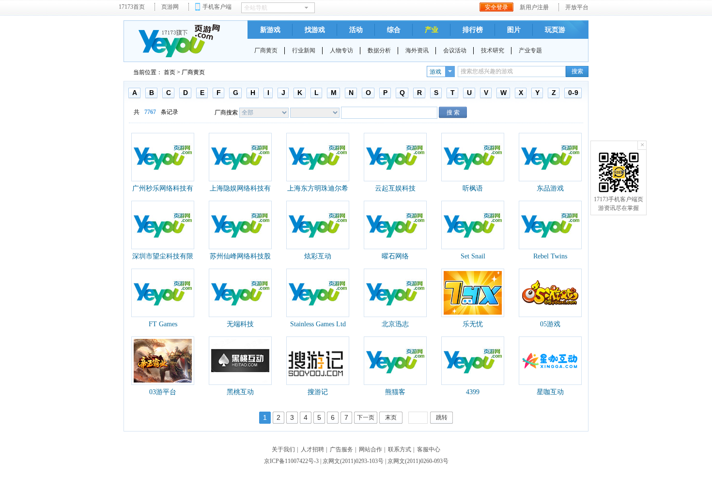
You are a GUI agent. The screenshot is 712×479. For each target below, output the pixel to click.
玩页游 (555, 29)
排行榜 (473, 29)
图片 (514, 29)
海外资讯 (417, 50)
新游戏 (270, 29)
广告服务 (341, 449)
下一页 (365, 417)
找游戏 (315, 29)
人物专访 (341, 50)
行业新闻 (303, 50)
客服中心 (428, 449)
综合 (394, 29)
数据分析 (379, 50)
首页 (169, 72)
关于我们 (283, 449)
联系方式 (399, 449)
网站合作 (370, 449)
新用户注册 (534, 7)
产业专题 (530, 50)
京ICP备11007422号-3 (291, 461)
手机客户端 (217, 6)
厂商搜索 (226, 112)
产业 (431, 29)
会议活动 (454, 50)
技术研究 (492, 50)
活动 (356, 29)
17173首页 (132, 6)
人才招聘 (312, 449)
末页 (391, 417)
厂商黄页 (266, 50)
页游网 (170, 6)
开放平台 (576, 7)
